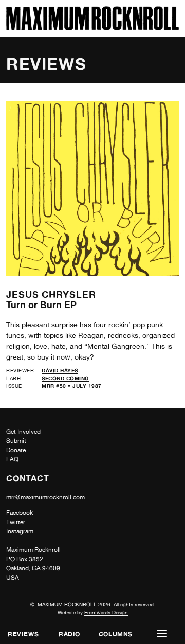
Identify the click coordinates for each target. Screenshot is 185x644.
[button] (162, 634)
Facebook (19, 512)
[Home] (92, 27)
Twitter (15, 522)
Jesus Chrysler (51, 294)
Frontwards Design (106, 612)
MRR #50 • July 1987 (72, 386)
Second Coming (65, 378)
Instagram (19, 531)
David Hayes (60, 370)
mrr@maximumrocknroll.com (45, 497)
